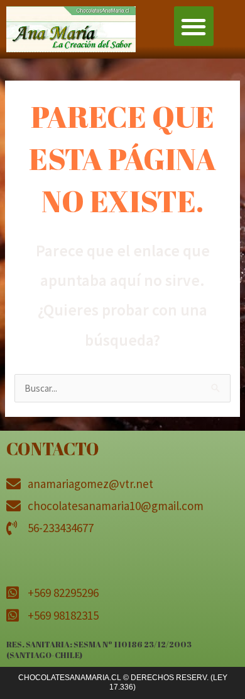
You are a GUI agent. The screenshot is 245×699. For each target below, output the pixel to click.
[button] (194, 26)
